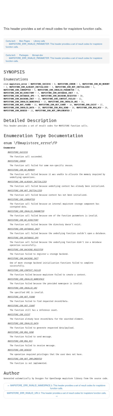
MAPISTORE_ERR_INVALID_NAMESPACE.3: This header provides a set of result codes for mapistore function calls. (56, 387)
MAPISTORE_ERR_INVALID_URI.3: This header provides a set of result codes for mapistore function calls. (56, 394)
